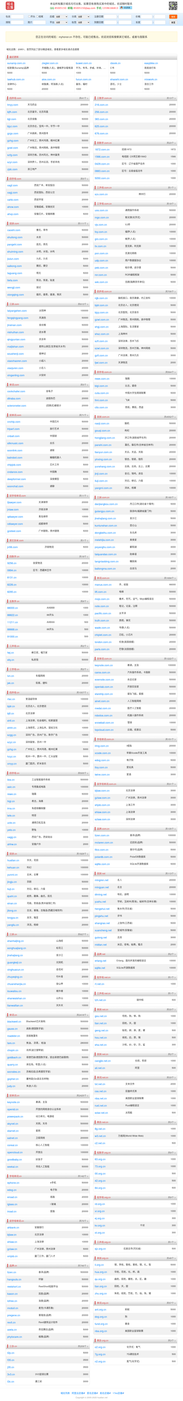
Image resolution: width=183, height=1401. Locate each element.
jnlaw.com (13, 509)
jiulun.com (13, 258)
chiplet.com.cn (103, 635)
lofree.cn (12, 1301)
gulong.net (101, 937)
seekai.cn (12, 1166)
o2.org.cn (100, 1347)
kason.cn (12, 1293)
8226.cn (11, 584)
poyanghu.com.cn (105, 547)
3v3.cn (11, 1374)
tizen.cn (11, 1272)
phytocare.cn (14, 1336)
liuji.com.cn (101, 480)
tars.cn (11, 1043)
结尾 (41, 16)
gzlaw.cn (12, 1249)
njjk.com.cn (101, 298)
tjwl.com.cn (101, 362)
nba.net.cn (101, 1098)
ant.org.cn (100, 1309)
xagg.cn (11, 837)
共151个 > (170, 739)
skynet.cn (12, 1123)
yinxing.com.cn (103, 459)
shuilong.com (14, 237)
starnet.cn (13, 1131)
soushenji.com (15, 353)
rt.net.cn (99, 984)
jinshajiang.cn (15, 955)
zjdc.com (12, 169)
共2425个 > (82, 1095)
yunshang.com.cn (105, 466)
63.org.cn (100, 1159)
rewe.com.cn (102, 378)
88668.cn (12, 629)
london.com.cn (103, 642)
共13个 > (171, 98)
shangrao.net (102, 923)
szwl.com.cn (102, 348)
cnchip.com (13, 421)
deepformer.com (16, 479)
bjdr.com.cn (101, 305)
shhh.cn (11, 727)
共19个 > (83, 556)
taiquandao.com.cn (106, 554)
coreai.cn (12, 1145)
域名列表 (65, 1393)
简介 (30, 22)
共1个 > (84, 540)
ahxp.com (12, 214)
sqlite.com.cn (102, 864)
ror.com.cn (101, 275)
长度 (138, 22)
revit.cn (11, 1322)
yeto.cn (11, 830)
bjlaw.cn (11, 1234)
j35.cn (10, 1367)
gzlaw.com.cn (102, 797)
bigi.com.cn (101, 386)
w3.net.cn (100, 1136)
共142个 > (83, 1176)
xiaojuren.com (15, 368)
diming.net (101, 894)
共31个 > (171, 784)
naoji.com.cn (102, 423)
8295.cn (11, 592)
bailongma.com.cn (105, 568)
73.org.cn (100, 1166)
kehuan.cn (13, 867)
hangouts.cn (14, 1279)
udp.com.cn (101, 260)
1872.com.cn (102, 149)
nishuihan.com (15, 332)
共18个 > (171, 203)
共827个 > (83, 934)
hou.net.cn (101, 1037)
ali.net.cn (100, 1068)
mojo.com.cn (102, 599)
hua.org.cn (101, 1272)
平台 (52, 22)
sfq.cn (10, 659)
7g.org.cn (100, 1354)
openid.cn (12, 1109)
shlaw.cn (12, 1242)
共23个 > (171, 142)
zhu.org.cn (101, 1293)
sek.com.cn (101, 282)
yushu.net (100, 901)
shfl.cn (11, 720)
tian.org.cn (101, 1286)
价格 (138, 16)
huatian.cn (13, 860)
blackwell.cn (14, 1021)
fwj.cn (10, 652)
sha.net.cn (101, 1044)
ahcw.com (13, 207)
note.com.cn (102, 606)
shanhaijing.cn (15, 941)
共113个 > (170, 873)
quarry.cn (12, 1064)
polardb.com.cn (103, 857)
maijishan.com (15, 346)
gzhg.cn (11, 749)
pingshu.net (101, 916)
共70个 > (83, 1220)
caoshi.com (13, 230)
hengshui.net (102, 908)
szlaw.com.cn (102, 819)
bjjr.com (11, 119)
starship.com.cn (104, 694)
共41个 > (83, 98)
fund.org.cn (101, 1324)
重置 (173, 22)
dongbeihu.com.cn (105, 532)
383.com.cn (101, 119)
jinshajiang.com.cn (105, 518)
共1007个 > (82, 692)
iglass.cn (12, 1204)
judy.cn (11, 1086)
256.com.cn (101, 112)
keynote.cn (13, 1102)
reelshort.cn (14, 1286)
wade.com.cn (102, 627)
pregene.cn (13, 1315)
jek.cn (10, 683)
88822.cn (12, 615)
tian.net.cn (101, 1023)
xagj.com (12, 192)
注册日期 (98, 16)
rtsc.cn (11, 699)
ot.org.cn (100, 1232)
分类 (74, 16)
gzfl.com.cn (101, 355)
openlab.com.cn (104, 686)
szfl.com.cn (101, 341)
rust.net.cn (101, 1105)
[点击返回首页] (10, 5)
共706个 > (170, 291)
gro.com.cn (101, 239)
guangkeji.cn (14, 962)
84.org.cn (100, 1188)
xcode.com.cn (103, 753)
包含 (8, 16)
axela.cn (12, 1329)
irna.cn (11, 808)
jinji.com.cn (101, 473)
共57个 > (171, 1302)
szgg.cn (11, 735)
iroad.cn (11, 1211)
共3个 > (172, 1122)
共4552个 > (170, 416)
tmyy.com (12, 104)
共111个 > (83, 223)
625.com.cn (101, 126)
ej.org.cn (100, 1218)
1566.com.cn (102, 156)
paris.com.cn (102, 649)
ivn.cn (10, 676)
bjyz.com (12, 126)
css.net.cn (100, 1091)
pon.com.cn (101, 253)
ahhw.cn (12, 844)
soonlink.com (14, 450)
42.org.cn (100, 1180)
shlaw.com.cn (102, 812)
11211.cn (12, 622)
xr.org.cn (100, 1211)
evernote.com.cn (104, 679)
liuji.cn (10, 889)
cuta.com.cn (102, 393)
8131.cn (11, 577)
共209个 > (83, 1346)
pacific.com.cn (103, 613)
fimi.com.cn (101, 400)
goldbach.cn (14, 1057)
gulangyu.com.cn (104, 511)
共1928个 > (82, 853)
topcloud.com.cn (104, 729)
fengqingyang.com (17, 318)
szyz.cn (11, 742)
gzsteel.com (14, 531)
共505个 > (83, 773)
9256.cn (11, 563)
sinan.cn (12, 903)
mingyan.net (102, 887)
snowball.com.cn (104, 722)
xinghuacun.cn (15, 969)
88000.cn (12, 608)
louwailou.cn (14, 991)
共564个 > (170, 372)
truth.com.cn (102, 620)
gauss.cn (12, 1028)
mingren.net (101, 880)
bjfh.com (12, 112)
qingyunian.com (16, 339)
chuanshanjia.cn (16, 984)
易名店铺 (104, 1393)
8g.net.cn (100, 1128)
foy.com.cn (101, 232)
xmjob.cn (12, 1256)
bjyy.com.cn (101, 312)
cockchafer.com (16, 391)
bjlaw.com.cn (102, 790)
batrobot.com (14, 457)
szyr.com (12, 162)
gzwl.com (12, 147)
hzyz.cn (11, 756)
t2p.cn (10, 1353)
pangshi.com (14, 244)
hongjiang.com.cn (105, 437)
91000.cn (12, 636)
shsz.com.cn (102, 334)
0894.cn (11, 570)
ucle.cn (11, 822)
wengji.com (13, 287)
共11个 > (83, 495)
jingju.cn (12, 882)
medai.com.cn (103, 708)
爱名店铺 (91, 1393)
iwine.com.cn (102, 774)
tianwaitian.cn (15, 1005)
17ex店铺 (117, 1393)
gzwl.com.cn (102, 319)
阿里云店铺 (77, 1393)
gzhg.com (12, 140)
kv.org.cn (100, 1225)
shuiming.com (15, 251)
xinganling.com (15, 375)
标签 (74, 22)
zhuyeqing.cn (14, 976)
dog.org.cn (101, 1316)
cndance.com (15, 472)
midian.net (101, 944)
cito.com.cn (101, 407)
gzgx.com (12, 133)
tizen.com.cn (102, 835)
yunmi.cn (12, 874)
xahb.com (12, 199)
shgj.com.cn (102, 326)
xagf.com (12, 185)
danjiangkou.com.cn (106, 504)
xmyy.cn (12, 763)
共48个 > (171, 1258)
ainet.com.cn (102, 701)
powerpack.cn (15, 1116)
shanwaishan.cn (16, 998)
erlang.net (100, 960)
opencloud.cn (15, 1152)
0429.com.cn (102, 164)
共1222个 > (170, 658)
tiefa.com (12, 280)
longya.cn (12, 917)
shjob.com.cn (102, 805)
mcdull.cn (12, 1308)
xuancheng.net (103, 930)
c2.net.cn (100, 1143)
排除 (8, 22)
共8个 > (84, 601)
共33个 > (171, 1009)
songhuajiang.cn (16, 948)
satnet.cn (12, 1138)
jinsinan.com (14, 325)
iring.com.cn (102, 746)
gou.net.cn (101, 1016)
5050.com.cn (102, 178)
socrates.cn (13, 1071)
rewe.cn (11, 794)
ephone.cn (13, 1182)
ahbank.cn (13, 1227)
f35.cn (10, 1360)
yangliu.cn (13, 925)
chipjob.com (14, 464)
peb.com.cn (101, 267)
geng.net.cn (101, 1030)
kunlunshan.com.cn (106, 525)
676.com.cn (101, 133)
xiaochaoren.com (17, 361)
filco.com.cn (101, 849)
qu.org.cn (100, 1279)
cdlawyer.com (15, 524)
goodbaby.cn (14, 1159)
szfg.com (12, 155)
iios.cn (11, 779)
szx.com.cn (101, 194)
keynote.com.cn (104, 665)
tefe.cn (11, 815)
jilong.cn (12, 910)
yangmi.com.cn (103, 488)
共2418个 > (82, 1014)
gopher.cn (13, 1079)
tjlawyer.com (14, 502)
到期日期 (98, 22)
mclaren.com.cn (104, 842)
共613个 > (83, 304)
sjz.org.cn (100, 1248)
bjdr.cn (11, 706)
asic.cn (11, 787)
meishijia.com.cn (104, 540)
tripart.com (13, 429)
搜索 (173, 17)
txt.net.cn (100, 1084)
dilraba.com (14, 398)
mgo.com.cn (102, 217)
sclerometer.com (16, 405)
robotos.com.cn (103, 715)
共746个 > (83, 1265)
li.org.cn (99, 1264)
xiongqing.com (15, 294)
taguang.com (14, 273)
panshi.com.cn (103, 445)
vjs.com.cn (101, 224)
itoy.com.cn (101, 767)
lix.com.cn (100, 246)
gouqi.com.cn (102, 430)
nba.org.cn (101, 1331)
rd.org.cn (100, 1204)
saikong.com (14, 266)
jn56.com (12, 547)
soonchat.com (15, 486)
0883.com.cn (102, 171)
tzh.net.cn (100, 1000)
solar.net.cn (101, 1112)
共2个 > (84, 646)
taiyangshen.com (17, 310)
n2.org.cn (100, 1361)
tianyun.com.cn (103, 452)
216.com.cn (101, 104)
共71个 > (83, 415)
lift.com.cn (100, 592)
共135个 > (170, 828)
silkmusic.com (15, 443)
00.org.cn (100, 1173)
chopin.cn (12, 1050)
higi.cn (11, 801)
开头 (33, 16)
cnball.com (13, 436)
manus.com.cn (103, 584)
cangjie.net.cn (103, 1061)
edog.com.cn (102, 760)
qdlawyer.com (15, 516)
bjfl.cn (10, 713)
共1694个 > (170, 578)
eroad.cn (12, 1197)
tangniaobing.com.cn (107, 561)
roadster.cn (13, 1036)
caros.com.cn (102, 672)
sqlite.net (100, 968)
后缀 (52, 16)
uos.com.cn (101, 210)
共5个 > (84, 178)
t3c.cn (10, 1381)
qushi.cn (12, 896)
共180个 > (170, 497)
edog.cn (11, 1190)
